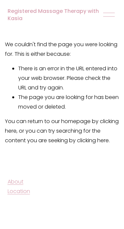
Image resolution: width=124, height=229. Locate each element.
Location (19, 191)
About (15, 181)
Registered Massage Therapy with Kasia (53, 14)
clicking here (93, 140)
